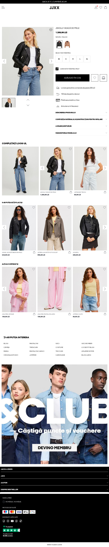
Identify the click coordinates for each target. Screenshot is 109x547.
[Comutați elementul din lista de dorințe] (94, 77)
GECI (57, 343)
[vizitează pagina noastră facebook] (3, 522)
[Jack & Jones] (54, 9)
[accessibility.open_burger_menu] (3, 7)
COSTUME (59, 347)
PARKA (6, 351)
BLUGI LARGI (86, 355)
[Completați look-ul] (50, 29)
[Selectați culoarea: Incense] (67, 44)
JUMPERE (33, 355)
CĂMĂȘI (6, 347)
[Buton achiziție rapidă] (71, 192)
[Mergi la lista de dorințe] (100, 8)
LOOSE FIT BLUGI (87, 347)
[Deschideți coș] (105, 7)
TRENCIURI (34, 347)
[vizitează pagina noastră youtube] (12, 522)
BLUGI (6, 343)
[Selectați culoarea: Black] (59, 44)
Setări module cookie (54, 545)
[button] (59, 59)
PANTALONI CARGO (37, 351)
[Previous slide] (42, 168)
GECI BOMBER (86, 343)
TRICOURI (59, 351)
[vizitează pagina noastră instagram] (8, 522)
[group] (56, 173)
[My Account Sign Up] (54, 414)
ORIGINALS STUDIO (11, 355)
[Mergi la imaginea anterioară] (27, 100)
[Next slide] (105, 168)
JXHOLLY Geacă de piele (67, 28)
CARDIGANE (60, 355)
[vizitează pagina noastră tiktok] (20, 522)
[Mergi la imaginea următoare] (27, 105)
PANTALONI (34, 343)
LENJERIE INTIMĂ (87, 351)
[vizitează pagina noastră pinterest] (16, 522)
